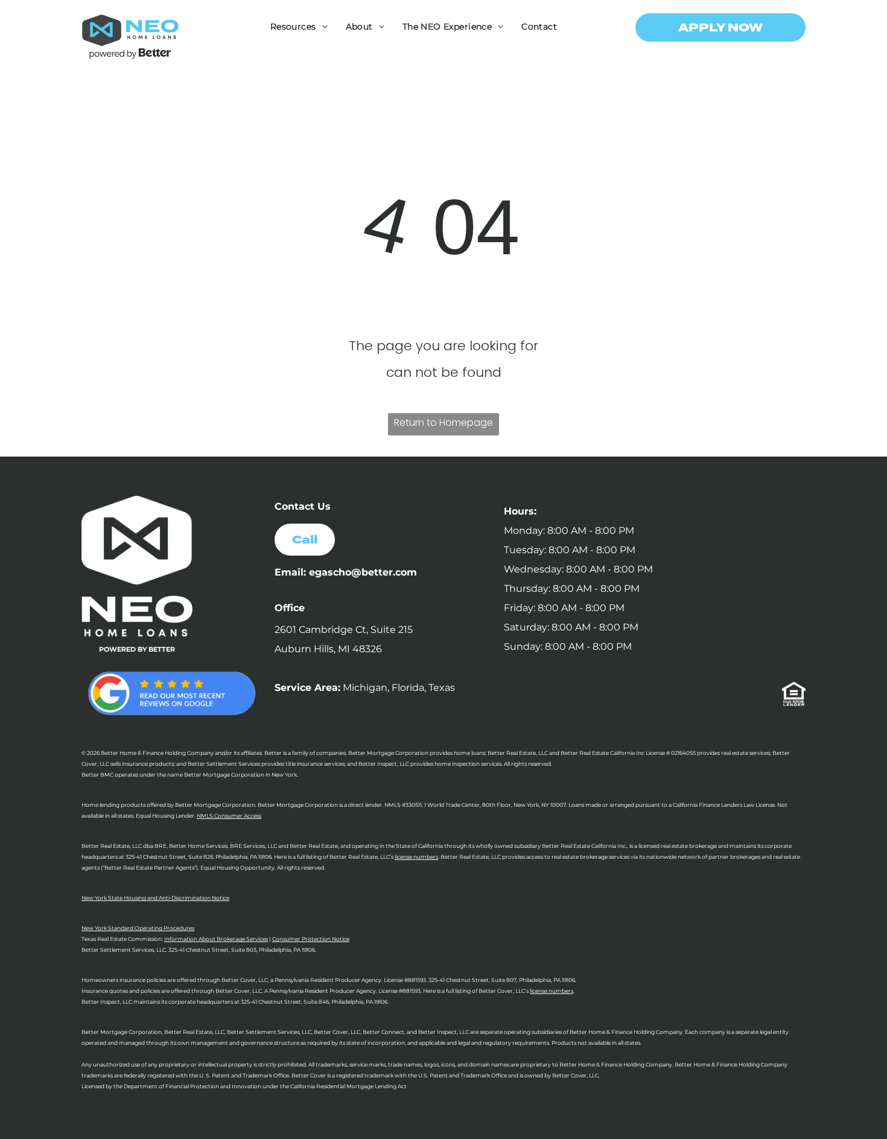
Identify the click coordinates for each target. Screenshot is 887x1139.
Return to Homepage (443, 422)
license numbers (416, 856)
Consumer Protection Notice (310, 938)
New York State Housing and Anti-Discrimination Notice (155, 897)
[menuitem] (299, 26)
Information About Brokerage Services (216, 938)
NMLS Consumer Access (229, 815)
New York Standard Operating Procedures (137, 928)
